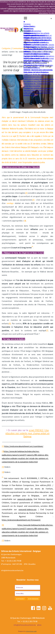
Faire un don (28, 40)
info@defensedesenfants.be (12, 570)
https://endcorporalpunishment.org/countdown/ (23, 446)
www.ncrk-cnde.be (24, 499)
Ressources (28, 33)
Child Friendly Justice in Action (35, 40)
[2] (26, 193)
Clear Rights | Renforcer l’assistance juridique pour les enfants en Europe (37, 50)
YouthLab (27, 44)
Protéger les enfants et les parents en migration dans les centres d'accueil (38, 89)
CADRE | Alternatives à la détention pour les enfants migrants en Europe (39, 59)
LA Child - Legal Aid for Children (35, 47)
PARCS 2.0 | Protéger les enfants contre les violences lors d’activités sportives (39, 80)
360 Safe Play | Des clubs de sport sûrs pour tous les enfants (38, 66)
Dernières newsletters (32, 35)
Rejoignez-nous (29, 38)
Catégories (6, 48)
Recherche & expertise (32, 31)
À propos (27, 24)
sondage (10, 203)
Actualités (27, 31)
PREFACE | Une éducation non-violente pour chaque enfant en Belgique (38, 71)
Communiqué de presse (21, 48)
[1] (3, 446)
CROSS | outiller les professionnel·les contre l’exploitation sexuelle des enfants (38, 42)
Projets (26, 28)
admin (39, 625)
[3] (33, 200)
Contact (27, 35)
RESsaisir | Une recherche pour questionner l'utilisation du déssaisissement (35, 65)
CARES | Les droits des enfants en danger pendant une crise (36, 75)
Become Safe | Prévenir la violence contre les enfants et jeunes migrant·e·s (39, 55)
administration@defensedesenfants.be (23, 8)
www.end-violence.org (27, 509)
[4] (25, 220)
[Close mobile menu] (24, 22)
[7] (47, 330)
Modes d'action (29, 26)
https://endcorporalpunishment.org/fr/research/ (21, 520)
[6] (10, 323)
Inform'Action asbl (31, 631)
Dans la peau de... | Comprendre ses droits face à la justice (37, 84)
